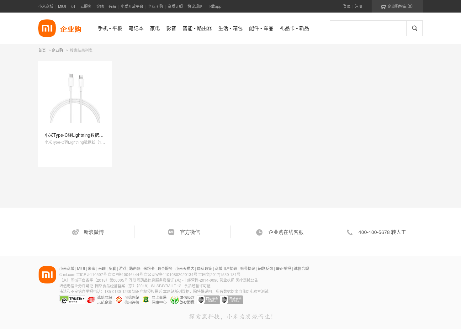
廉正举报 (283, 268)
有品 (112, 6)
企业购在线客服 (286, 232)
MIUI (62, 6)
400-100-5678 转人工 (382, 232)
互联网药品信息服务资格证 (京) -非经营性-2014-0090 (174, 280)
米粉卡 (149, 268)
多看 (112, 268)
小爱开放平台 (132, 6)
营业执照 (227, 280)
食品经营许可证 (197, 285)
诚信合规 (301, 268)
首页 (42, 50)
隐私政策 (204, 268)
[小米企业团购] (47, 28)
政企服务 (164, 268)
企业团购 (155, 6)
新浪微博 (94, 232)
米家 (91, 268)
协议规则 (195, 6)
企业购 (57, 50)
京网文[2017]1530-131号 (219, 274)
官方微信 (190, 232)
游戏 (122, 268)
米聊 (102, 268)
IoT (73, 6)
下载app (214, 6)
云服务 (86, 6)
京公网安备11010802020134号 (171, 274)
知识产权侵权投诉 (147, 291)
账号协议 (247, 268)
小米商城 (45, 6)
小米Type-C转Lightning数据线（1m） (82, 135)
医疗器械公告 (247, 280)
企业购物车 (397, 6)
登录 (347, 6)
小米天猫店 (184, 268)
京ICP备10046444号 (125, 274)
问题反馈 (265, 268)
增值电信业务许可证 (76, 285)
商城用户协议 (226, 268)
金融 (100, 6)
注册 (358, 6)
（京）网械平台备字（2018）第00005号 (94, 280)
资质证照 (175, 6)
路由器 (134, 268)
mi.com (69, 274)
